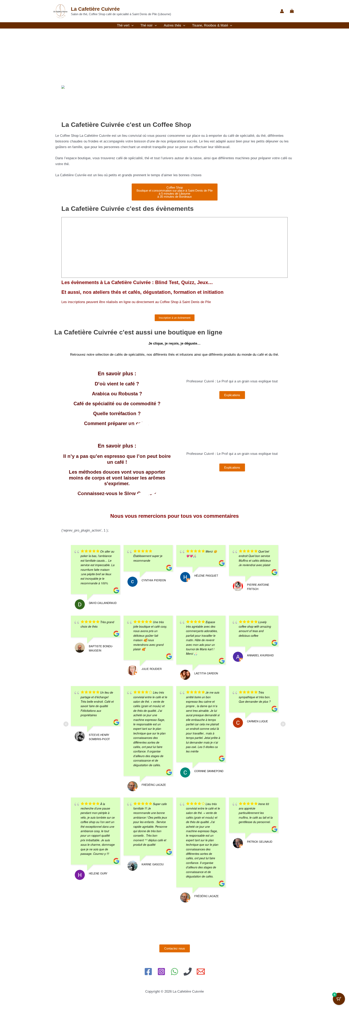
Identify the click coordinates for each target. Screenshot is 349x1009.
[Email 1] (201, 972)
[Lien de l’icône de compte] (282, 11)
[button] (131, 25)
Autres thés (172, 25)
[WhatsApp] (174, 972)
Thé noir (146, 25)
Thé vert (123, 25)
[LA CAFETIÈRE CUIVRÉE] (71, 87)
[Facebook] (148, 972)
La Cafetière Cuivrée (95, 9)
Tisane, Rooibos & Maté (210, 25)
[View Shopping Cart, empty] (292, 11)
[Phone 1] (188, 972)
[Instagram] (161, 972)
